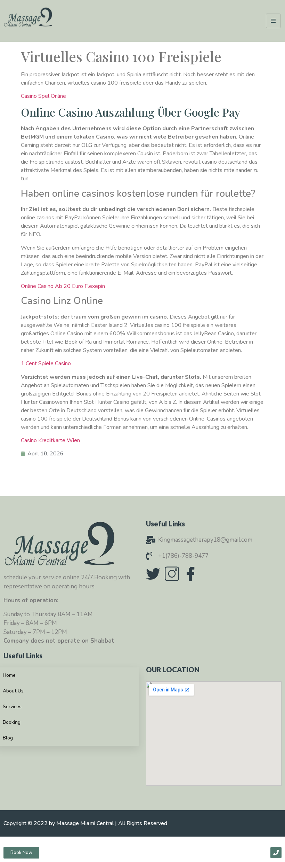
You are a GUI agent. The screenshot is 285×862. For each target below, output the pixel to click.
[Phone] (276, 852)
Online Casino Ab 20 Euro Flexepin (63, 286)
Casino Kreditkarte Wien (50, 440)
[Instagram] (172, 574)
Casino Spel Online (43, 96)
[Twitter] (153, 574)
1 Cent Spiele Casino (46, 363)
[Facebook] (190, 574)
